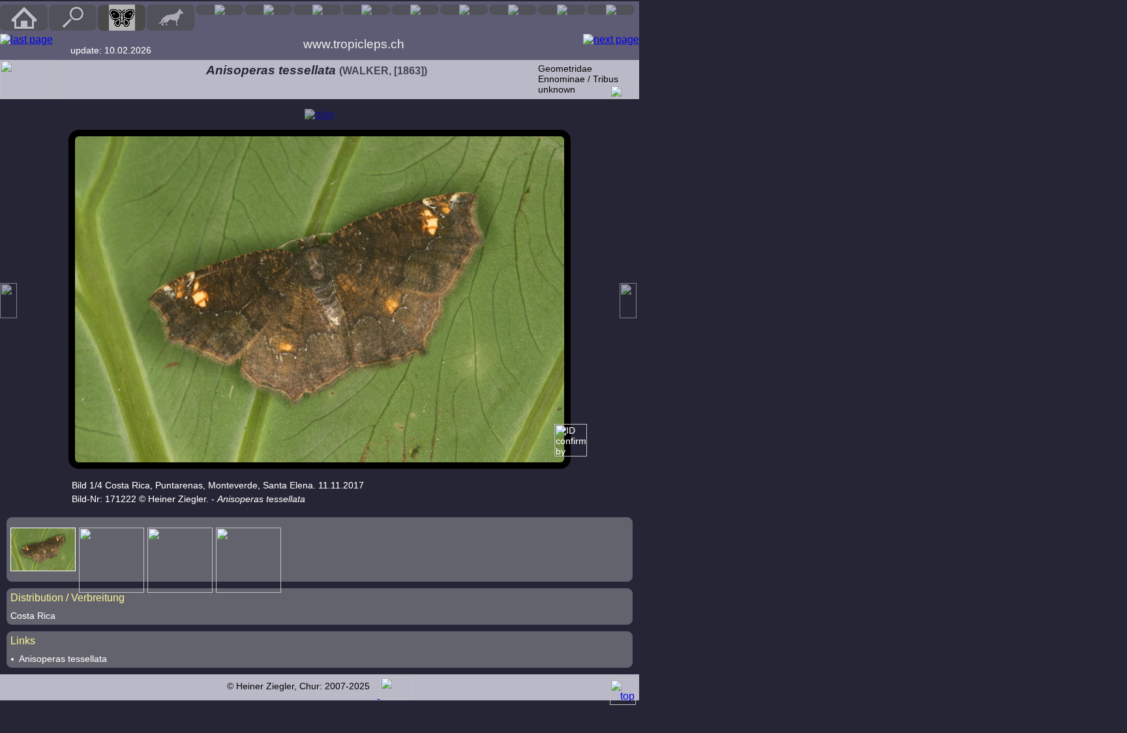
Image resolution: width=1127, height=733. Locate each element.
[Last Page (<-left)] (26, 40)
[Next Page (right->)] (611, 40)
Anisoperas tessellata (63, 658)
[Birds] (219, 10)
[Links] (611, 10)
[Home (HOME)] (24, 18)
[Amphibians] (317, 10)
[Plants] (415, 10)
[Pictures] (562, 10)
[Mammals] (170, 18)
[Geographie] (464, 10)
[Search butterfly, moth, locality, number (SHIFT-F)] (73, 27)
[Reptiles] (268, 10)
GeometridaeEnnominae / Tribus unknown (578, 79)
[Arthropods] (366, 10)
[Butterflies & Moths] (121, 18)
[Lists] (513, 10)
